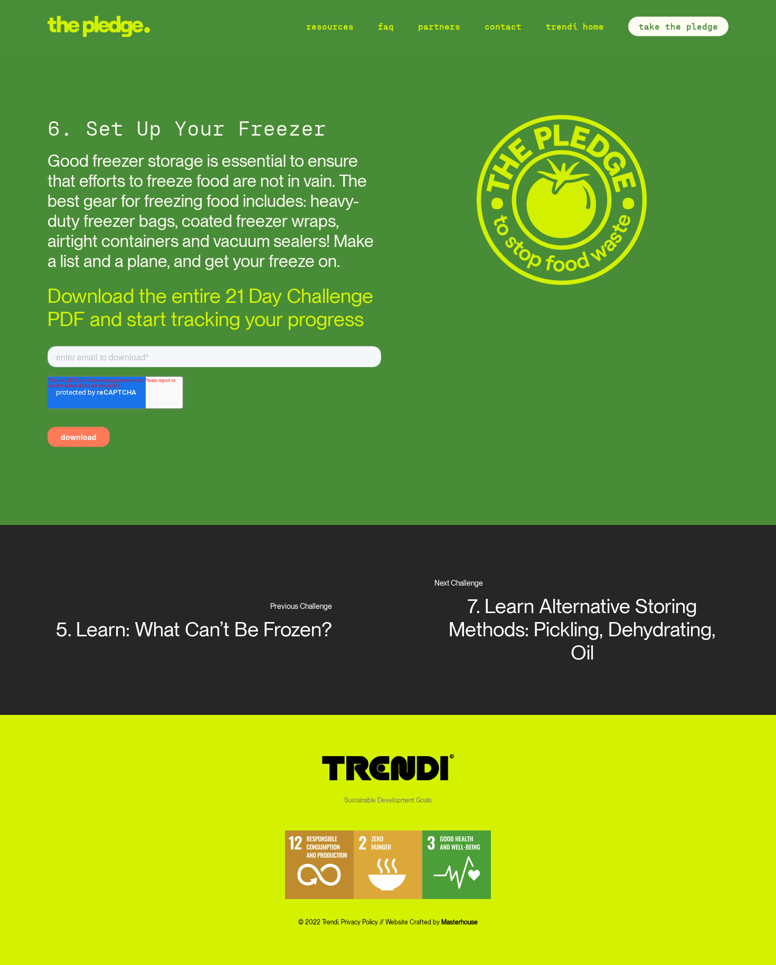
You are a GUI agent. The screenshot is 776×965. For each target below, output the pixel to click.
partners (439, 26)
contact (503, 26)
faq (386, 26)
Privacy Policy (359, 922)
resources (330, 26)
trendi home (575, 26)
